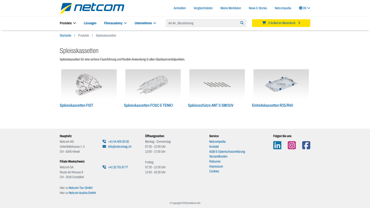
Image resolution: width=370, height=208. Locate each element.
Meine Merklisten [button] (230, 8)
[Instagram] (292, 145)
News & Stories (258, 8)
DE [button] (304, 8)
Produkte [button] (66, 23)
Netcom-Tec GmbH (80, 188)
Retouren (215, 161)
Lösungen (90, 23)
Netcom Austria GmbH (82, 193)
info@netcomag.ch (119, 146)
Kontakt (214, 146)
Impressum (216, 166)
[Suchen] (242, 23)
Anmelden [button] (180, 8)
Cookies (214, 171)
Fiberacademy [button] (113, 23)
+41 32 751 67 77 (118, 167)
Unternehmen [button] (143, 23)
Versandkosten (218, 156)
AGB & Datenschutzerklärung (227, 151)
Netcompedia (283, 8)
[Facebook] (306, 145)
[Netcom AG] (92, 8)
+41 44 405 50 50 (118, 141)
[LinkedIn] (277, 145)
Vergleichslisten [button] (203, 8)
